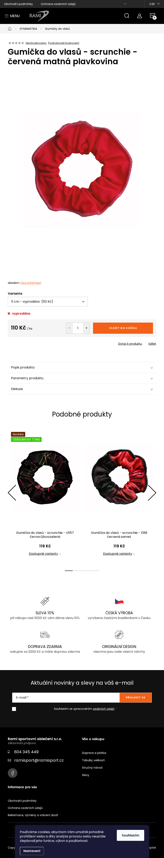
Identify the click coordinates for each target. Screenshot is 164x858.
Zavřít (30, 342)
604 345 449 (26, 752)
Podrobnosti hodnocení (63, 43)
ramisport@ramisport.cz (39, 760)
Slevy (85, 775)
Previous (12, 493)
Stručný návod (92, 768)
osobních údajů (103, 709)
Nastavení (31, 851)
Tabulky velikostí (93, 760)
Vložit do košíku (123, 328)
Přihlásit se (135, 697)
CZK (152, 4)
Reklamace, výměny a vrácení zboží (33, 815)
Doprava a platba (94, 753)
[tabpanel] (45, 497)
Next (152, 493)
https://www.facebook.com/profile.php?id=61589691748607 (12, 773)
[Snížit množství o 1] (69, 328)
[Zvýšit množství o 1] (86, 328)
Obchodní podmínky (18, 4)
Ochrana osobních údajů (58, 4)
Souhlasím (130, 835)
